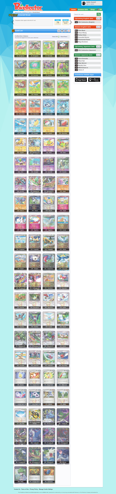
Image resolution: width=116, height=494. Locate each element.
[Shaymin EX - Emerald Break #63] (48, 347)
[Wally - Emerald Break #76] (63, 406)
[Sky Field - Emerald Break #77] (20, 425)
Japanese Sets (17, 12)
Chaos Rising (82, 32)
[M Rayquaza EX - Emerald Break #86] (34, 464)
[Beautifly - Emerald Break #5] (20, 77)
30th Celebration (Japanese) (87, 50)
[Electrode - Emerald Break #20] (63, 135)
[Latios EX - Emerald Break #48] (63, 270)
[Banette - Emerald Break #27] (48, 173)
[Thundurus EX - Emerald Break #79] (48, 425)
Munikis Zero (82, 65)
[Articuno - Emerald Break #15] (48, 115)
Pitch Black (81, 30)
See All (98, 18)
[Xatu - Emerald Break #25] (20, 173)
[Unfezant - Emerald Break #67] (48, 367)
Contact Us (17, 489)
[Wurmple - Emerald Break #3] (48, 57)
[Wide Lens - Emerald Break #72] (63, 386)
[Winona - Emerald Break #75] (48, 406)
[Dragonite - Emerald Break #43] (48, 251)
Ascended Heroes (83, 37)
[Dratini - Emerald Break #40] (63, 231)
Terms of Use (25, 489)
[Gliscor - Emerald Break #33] (20, 212)
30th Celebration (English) (86, 22)
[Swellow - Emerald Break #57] (20, 328)
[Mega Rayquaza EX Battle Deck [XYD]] (70, 22)
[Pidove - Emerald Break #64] (63, 347)
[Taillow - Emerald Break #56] (63, 309)
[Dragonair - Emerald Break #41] (20, 251)
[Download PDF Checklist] (68, 30)
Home (73, 9)
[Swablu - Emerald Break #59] (48, 328)
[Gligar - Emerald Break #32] (63, 193)
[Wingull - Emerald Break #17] (20, 135)
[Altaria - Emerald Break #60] (63, 328)
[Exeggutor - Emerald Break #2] (34, 57)
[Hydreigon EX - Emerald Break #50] (34, 289)
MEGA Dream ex (83, 67)
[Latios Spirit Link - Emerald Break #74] (34, 406)
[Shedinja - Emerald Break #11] (48, 96)
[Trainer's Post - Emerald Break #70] (34, 386)
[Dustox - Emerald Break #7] (48, 77)
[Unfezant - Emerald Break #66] (34, 367)
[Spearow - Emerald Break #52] (63, 289)
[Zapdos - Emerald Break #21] (20, 154)
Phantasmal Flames (84, 39)
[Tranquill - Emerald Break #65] (20, 367)
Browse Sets (83, 9)
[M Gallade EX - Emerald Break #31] (48, 193)
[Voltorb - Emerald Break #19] (48, 135)
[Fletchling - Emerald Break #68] (63, 367)
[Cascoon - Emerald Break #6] (34, 77)
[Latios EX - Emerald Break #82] (34, 444)
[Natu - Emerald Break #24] (63, 154)
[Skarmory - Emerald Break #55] (48, 309)
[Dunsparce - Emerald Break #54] (34, 309)
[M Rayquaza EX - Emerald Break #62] (34, 347)
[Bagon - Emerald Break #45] (20, 270)
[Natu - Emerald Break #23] (48, 154)
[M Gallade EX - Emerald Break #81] (20, 444)
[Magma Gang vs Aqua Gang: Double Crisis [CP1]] (12, 22)
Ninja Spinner (82, 63)
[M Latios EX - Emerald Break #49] (20, 289)
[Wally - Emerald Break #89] (20, 483)
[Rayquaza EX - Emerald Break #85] (20, 464)
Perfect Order (82, 35)
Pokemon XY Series (27, 12)
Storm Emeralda (83, 58)
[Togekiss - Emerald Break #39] (48, 231)
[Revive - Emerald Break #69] (20, 386)
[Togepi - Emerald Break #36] (63, 212)
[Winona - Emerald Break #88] (63, 464)
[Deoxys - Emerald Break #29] (20, 193)
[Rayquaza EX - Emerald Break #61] (20, 347)
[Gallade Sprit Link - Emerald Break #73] (20, 406)
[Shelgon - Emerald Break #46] (34, 270)
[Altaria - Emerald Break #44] (63, 251)
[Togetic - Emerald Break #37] (20, 231)
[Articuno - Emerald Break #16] (63, 115)
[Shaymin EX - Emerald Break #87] (48, 464)
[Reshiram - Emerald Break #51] (48, 289)
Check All (55, 36)
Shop (93, 9)
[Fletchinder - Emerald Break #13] (20, 115)
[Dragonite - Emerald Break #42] (34, 251)
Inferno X (81, 70)
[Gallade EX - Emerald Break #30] (34, 193)
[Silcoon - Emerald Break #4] (63, 57)
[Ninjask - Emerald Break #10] (34, 96)
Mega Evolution (83, 42)
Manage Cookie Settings (46, 489)
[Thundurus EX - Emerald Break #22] (34, 154)
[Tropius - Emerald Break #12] (63, 96)
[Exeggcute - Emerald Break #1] (20, 57)
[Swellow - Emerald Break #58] (34, 328)
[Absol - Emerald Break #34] (34, 212)
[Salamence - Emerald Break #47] (48, 270)
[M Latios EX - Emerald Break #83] (48, 444)
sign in (88, 4)
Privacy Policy (34, 489)
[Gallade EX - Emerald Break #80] (63, 425)
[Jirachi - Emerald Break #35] (48, 212)
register (92, 4)
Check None (63, 36)
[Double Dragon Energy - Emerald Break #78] (34, 425)
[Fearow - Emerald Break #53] (20, 309)
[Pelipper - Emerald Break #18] (34, 135)
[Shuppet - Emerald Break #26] (34, 173)
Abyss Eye (81, 61)
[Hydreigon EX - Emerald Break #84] (63, 444)
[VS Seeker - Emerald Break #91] (48, 483)
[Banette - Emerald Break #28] (63, 173)
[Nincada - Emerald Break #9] (20, 96)
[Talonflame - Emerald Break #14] (34, 115)
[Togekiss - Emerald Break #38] (34, 231)
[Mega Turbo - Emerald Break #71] (48, 386)
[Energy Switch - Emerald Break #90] (34, 483)
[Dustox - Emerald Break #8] (63, 77)
